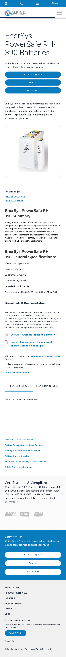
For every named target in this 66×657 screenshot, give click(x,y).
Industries (10, 598)
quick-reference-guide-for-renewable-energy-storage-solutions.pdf (32, 344)
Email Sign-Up (16, 633)
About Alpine (12, 588)
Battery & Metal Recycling (17, 456)
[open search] (56, 3)
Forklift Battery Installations (18, 440)
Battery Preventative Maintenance (21, 450)
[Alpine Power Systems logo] (15, 13)
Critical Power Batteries (16, 373)
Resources (10, 609)
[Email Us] (44, 4)
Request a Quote (33, 74)
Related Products (47, 386)
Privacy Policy (11, 641)
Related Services (19, 386)
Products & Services (16, 593)
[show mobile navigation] (59, 13)
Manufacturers (13, 603)
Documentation (14, 200)
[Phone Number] (28, 3)
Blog (7, 614)
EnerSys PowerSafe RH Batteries (45, 356)
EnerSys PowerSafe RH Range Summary (33, 335)
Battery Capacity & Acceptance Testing (24, 445)
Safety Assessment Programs (19, 467)
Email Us (33, 82)
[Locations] (12, 3)
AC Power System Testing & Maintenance (24, 461)
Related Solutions (15, 197)
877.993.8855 (33, 90)
